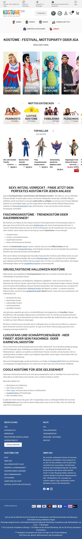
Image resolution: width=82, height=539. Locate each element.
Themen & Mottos (63, 22)
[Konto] (66, 13)
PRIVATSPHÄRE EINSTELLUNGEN (16, 437)
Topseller (41, 130)
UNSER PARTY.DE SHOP (12, 481)
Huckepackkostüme (25, 249)
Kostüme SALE (55, 361)
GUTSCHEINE (9, 478)
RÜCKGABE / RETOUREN (52, 437)
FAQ (44, 427)
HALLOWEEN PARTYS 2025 (14, 464)
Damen (18, 22)
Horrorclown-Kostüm (20, 206)
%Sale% (56, 29)
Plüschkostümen (43, 258)
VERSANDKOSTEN (49, 434)
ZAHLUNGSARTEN (49, 430)
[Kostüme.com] (14, 13)
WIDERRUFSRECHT (11, 440)
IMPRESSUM (8, 434)
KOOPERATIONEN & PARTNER (15, 471)
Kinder (45, 22)
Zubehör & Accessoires (36, 29)
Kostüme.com (13, 506)
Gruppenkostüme (12, 393)
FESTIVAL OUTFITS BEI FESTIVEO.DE (17, 484)
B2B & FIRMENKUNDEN (12, 474)
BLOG (6, 457)
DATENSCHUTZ (10, 430)
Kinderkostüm (39, 225)
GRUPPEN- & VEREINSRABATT (15, 468)
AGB (5, 427)
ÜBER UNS (8, 461)
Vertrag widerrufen (13, 445)
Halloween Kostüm (34, 288)
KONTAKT (46, 440)
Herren (32, 22)
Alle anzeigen (41, 134)
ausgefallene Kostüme (32, 264)
